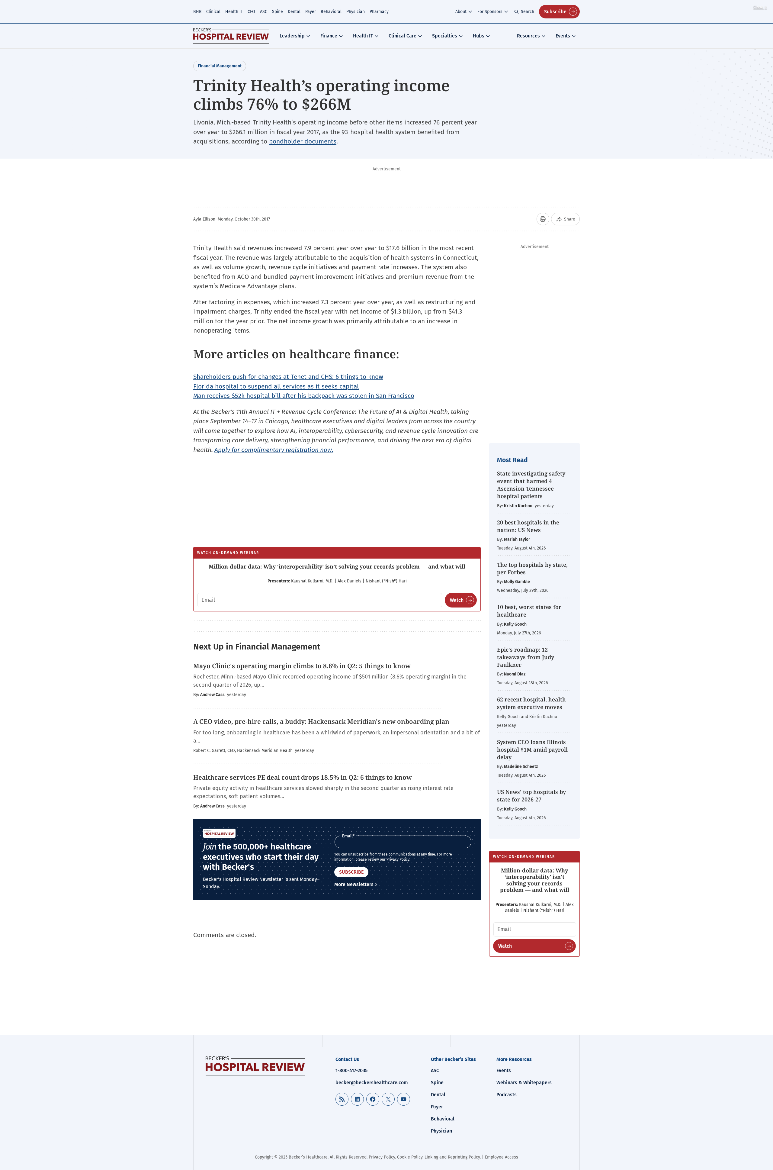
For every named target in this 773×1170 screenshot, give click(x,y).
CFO (251, 11)
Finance (328, 36)
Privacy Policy (397, 859)
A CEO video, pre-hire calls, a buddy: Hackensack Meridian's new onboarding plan (321, 721)
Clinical (213, 11)
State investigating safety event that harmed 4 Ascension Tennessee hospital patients (531, 485)
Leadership (292, 36)
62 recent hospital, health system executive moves (531, 703)
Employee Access (501, 1157)
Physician (355, 11)
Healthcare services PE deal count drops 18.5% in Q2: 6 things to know (302, 777)
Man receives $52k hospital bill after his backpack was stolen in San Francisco (303, 396)
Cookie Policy (409, 1157)
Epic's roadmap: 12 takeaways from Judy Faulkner (525, 657)
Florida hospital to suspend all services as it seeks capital (276, 386)
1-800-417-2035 (351, 1070)
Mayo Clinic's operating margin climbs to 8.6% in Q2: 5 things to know (302, 666)
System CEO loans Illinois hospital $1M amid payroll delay (532, 749)
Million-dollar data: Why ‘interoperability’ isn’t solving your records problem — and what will (337, 566)
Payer (310, 11)
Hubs (478, 36)
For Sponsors (489, 11)
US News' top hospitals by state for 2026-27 (531, 795)
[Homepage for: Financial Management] (231, 36)
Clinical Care (402, 36)
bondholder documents (302, 141)
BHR (197, 11)
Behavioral (331, 11)
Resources (528, 36)
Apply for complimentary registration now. (273, 450)
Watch (456, 600)
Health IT (234, 11)
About (461, 11)
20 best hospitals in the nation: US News (528, 526)
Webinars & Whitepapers (524, 1082)
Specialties (444, 36)
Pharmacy (379, 11)
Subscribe (555, 12)
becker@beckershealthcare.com (371, 1082)
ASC (263, 11)
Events (563, 36)
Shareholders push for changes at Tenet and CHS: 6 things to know (288, 377)
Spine (277, 11)
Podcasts (506, 1094)
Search (527, 11)
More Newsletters (354, 884)
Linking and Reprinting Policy (452, 1157)
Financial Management (220, 66)
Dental (294, 11)
